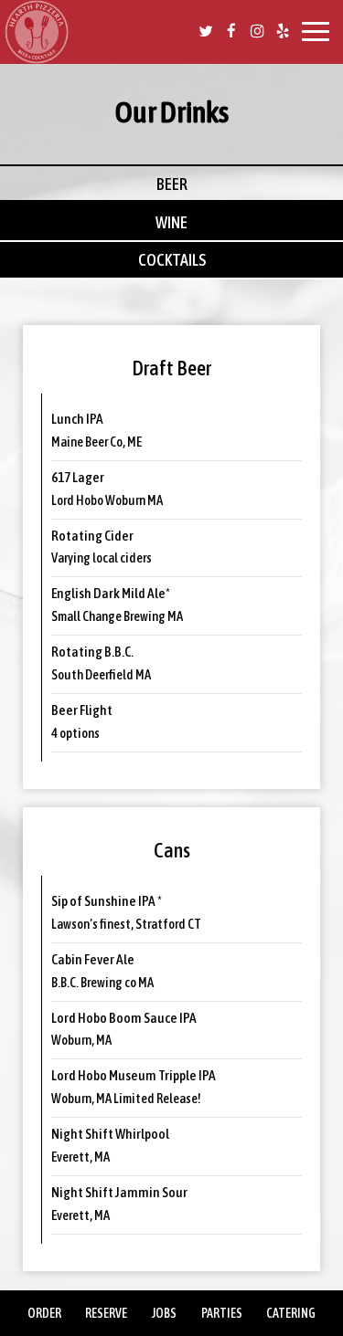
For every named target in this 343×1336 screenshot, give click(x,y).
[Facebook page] (231, 31)
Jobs (164, 1313)
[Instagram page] (257, 31)
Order (44, 1313)
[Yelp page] (282, 31)
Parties (221, 1313)
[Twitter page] (206, 31)
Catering (291, 1313)
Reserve (106, 1313)
